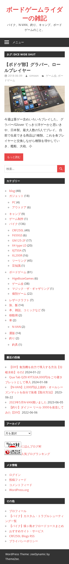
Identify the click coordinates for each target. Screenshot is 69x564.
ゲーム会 (51, 75)
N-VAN (16, 327)
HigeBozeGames (23, 278)
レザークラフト (19, 300)
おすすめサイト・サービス (26, 531)
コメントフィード (20, 485)
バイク (13, 224)
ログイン (15, 475)
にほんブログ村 (31, 446)
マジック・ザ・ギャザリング (30, 288)
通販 (12, 333)
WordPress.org (19, 490)
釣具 (15, 344)
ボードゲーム (17, 272)
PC (14, 202)
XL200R (17, 255)
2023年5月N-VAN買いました (28, 402)
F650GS (17, 235)
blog (12, 191)
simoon (34, 75)
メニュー (18, 42)
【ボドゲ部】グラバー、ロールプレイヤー (32, 67)
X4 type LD (19, 245)
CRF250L (18, 230)
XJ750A (17, 250)
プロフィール (17, 511)
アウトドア (19, 207)
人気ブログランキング (35, 454)
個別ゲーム (19, 293)
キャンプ (15, 214)
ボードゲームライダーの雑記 (34, 13)
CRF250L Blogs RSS (21, 536)
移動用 (13, 315)
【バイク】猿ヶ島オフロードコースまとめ (36, 526)
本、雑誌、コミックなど (25, 310)
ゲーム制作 (16, 219)
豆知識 (16, 265)
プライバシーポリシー (23, 541)
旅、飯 (13, 305)
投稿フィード (17, 480)
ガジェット (16, 196)
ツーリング (19, 260)
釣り (12, 338)
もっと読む (14, 157)
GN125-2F (19, 240)
